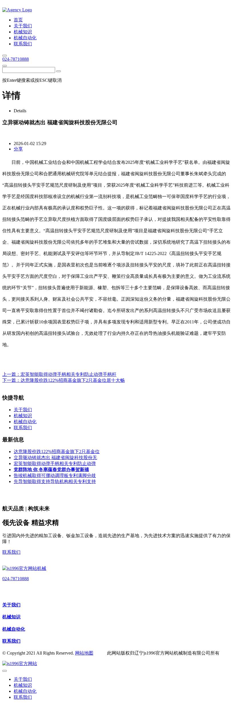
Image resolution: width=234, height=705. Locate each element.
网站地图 (84, 653)
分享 (18, 148)
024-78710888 (15, 59)
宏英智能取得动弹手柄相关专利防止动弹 (55, 463)
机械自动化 (13, 629)
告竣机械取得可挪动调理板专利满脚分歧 (55, 475)
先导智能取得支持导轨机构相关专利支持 (55, 481)
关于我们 (11, 604)
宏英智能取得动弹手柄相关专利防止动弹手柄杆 (68, 374)
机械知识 (11, 616)
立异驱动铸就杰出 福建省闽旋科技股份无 (55, 457)
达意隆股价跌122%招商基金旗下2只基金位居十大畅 (73, 380)
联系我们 (11, 552)
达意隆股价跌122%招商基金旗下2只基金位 (57, 451)
